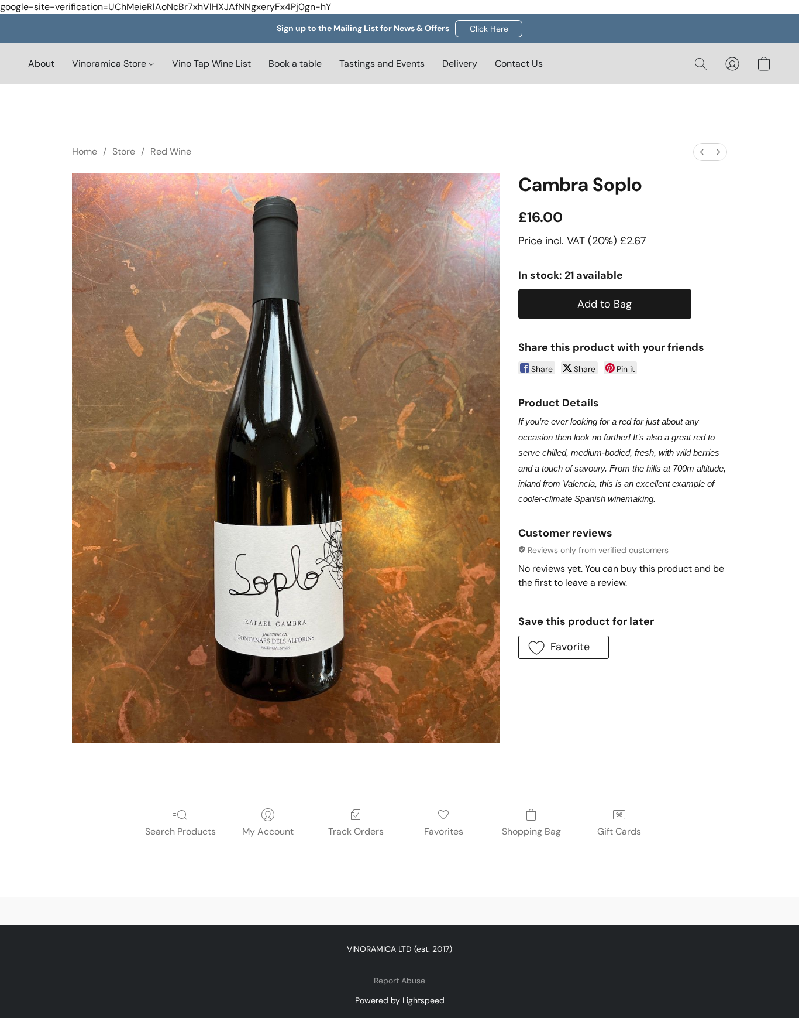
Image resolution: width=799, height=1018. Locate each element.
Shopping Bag (531, 831)
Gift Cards (619, 831)
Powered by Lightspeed (400, 1000)
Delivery (459, 63)
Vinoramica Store (110, 63)
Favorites (443, 831)
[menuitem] (702, 152)
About (41, 63)
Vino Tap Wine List (211, 63)
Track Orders (356, 831)
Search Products (180, 831)
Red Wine (170, 151)
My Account (268, 831)
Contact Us (519, 63)
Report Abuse (399, 980)
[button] (488, 28)
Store (123, 151)
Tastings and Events (382, 63)
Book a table (295, 63)
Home (84, 151)
